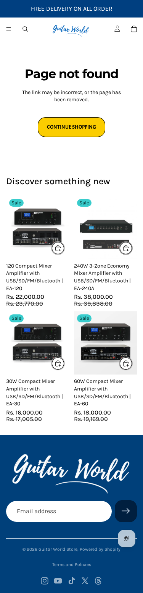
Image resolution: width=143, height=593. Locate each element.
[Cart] (133, 29)
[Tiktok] (71, 580)
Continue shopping (71, 127)
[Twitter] (85, 580)
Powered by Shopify (100, 549)
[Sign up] (126, 511)
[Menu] (9, 29)
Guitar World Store (58, 549)
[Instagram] (44, 580)
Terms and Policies (71, 564)
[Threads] (98, 580)
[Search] (25, 29)
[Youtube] (58, 580)
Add (64, 248)
